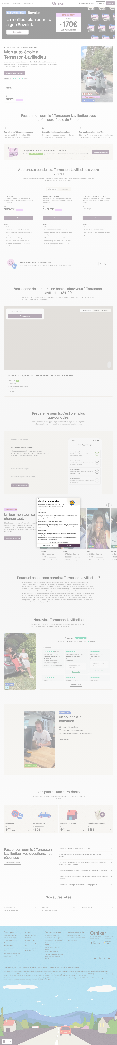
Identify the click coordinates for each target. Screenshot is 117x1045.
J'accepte (69, 545)
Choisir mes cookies (47, 545)
